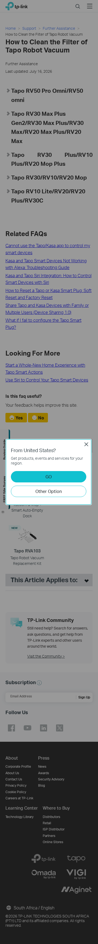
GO (48, 476)
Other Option (48, 491)
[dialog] (49, 472)
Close (86, 444)
